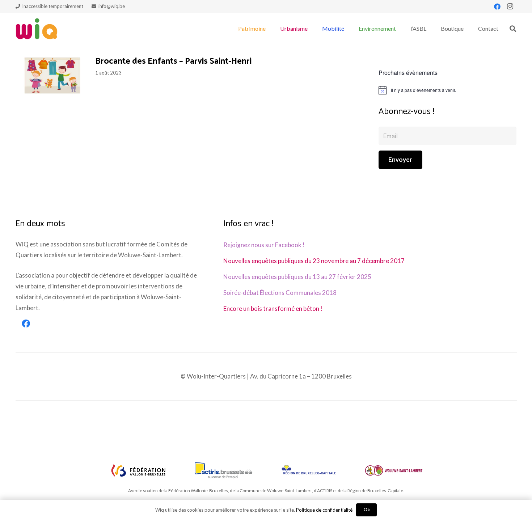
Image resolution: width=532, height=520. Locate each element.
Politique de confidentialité (324, 510)
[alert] (448, 90)
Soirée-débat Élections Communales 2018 (280, 292)
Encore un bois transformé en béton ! (272, 308)
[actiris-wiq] (223, 470)
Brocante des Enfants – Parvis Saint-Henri (173, 61)
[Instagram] (510, 6)
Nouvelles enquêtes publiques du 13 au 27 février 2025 (297, 276)
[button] (269, 28)
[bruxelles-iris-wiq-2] (308, 470)
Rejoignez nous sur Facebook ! (264, 245)
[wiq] (37, 28)
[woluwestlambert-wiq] (393, 470)
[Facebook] (497, 6)
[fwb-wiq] (138, 470)
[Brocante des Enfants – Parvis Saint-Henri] (52, 76)
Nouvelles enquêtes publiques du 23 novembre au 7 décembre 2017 (314, 261)
